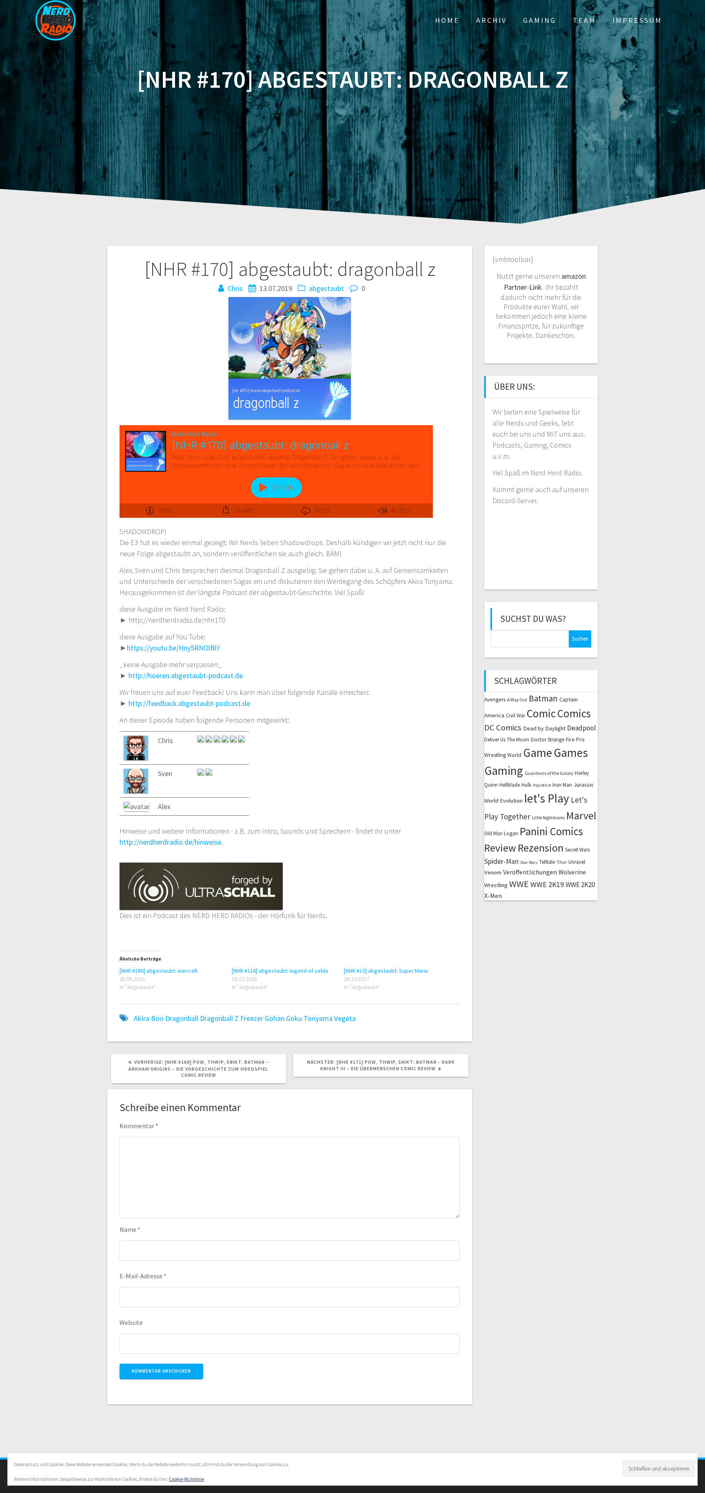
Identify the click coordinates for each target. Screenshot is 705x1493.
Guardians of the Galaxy (549, 773)
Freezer (251, 1018)
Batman (543, 698)
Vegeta (345, 1018)
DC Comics (502, 727)
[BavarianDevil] (218, 740)
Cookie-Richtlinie (186, 1479)
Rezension (540, 847)
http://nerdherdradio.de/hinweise (170, 842)
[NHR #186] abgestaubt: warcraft (158, 970)
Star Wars (529, 862)
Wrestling (496, 885)
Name (130, 1229)
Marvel (581, 815)
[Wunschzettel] (234, 740)
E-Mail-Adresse (143, 1276)
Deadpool (581, 727)
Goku (294, 1018)
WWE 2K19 (547, 884)
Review (500, 847)
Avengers (494, 699)
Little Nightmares (548, 818)
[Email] (226, 740)
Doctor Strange (547, 739)
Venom (492, 872)
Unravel (576, 862)
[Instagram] (201, 740)
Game (537, 752)
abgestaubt (326, 288)
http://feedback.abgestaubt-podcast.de (189, 703)
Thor (561, 862)
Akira (141, 1018)
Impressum (637, 20)
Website (131, 1322)
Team (584, 20)
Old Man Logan (501, 833)
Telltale (547, 862)
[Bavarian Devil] (210, 740)
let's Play (546, 798)
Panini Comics (551, 831)
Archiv (491, 20)
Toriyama (318, 1018)
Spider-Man (501, 861)
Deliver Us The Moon (506, 739)
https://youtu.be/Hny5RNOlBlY (173, 647)
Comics (574, 713)
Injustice (542, 785)
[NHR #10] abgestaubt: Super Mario (386, 970)
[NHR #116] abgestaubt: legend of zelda (280, 970)
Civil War (515, 715)
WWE (519, 884)
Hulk (526, 784)
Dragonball (181, 1018)
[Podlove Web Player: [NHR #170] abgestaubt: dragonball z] (276, 471)
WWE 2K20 (580, 884)
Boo (157, 1018)
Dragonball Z (219, 1018)
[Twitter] (241, 740)
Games (571, 752)
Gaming (539, 20)
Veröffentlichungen (530, 872)
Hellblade (509, 784)
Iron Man (562, 784)
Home (447, 20)
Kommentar (139, 1126)
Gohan (274, 1018)
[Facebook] (209, 773)
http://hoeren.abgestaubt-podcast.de (186, 675)
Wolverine (572, 872)
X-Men (493, 896)
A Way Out (517, 700)
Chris (235, 288)
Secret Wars (577, 849)
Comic (541, 713)
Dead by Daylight (544, 728)
